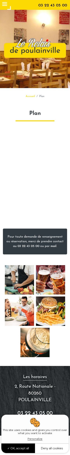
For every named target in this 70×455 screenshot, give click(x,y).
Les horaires (35, 377)
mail (53, 246)
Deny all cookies (52, 448)
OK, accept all (19, 448)
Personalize (35, 438)
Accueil (30, 96)
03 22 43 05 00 (52, 5)
